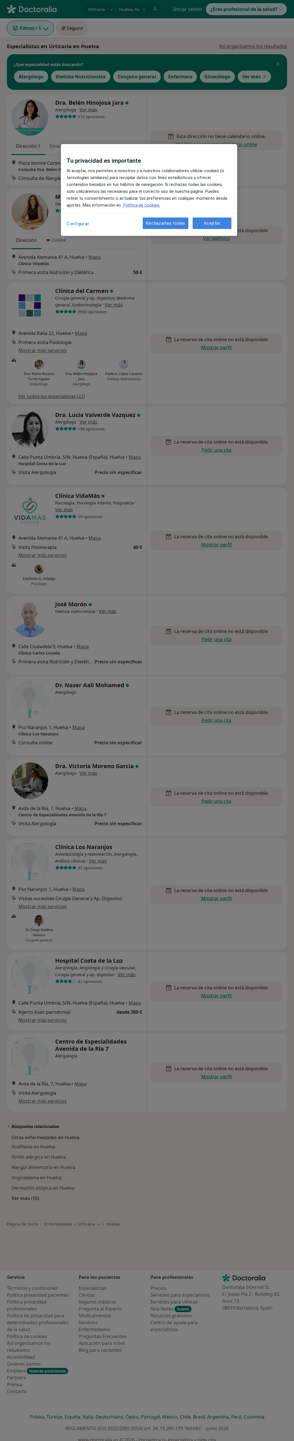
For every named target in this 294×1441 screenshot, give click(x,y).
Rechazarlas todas (165, 223)
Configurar (78, 223)
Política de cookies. (141, 205)
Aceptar (212, 223)
